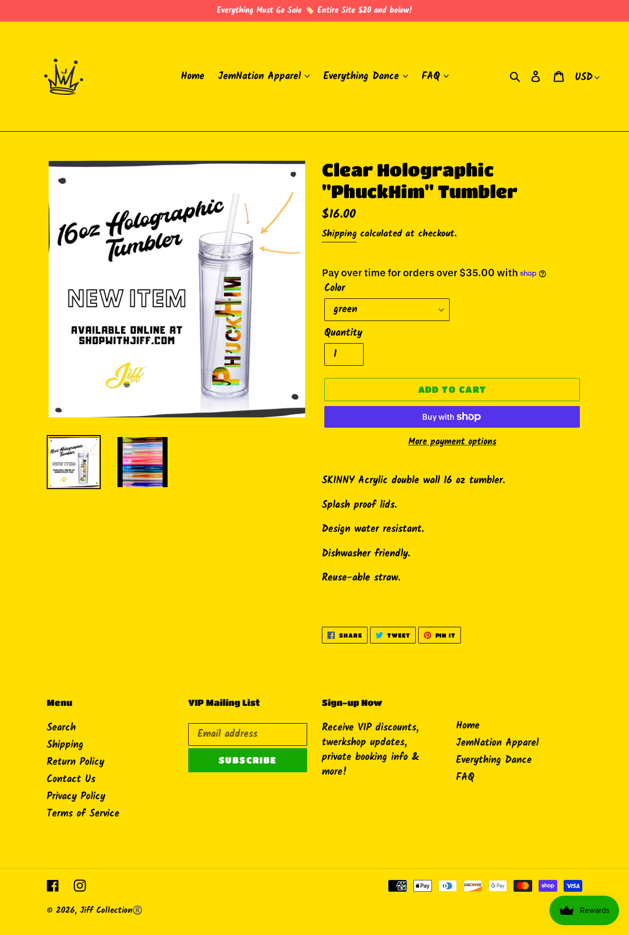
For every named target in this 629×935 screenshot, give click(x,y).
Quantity (343, 333)
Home (468, 726)
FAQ (465, 778)
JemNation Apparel (497, 743)
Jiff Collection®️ (111, 910)
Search (61, 728)
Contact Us (71, 780)
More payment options (452, 442)
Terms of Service (83, 814)
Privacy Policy (76, 797)
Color (334, 288)
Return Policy (75, 762)
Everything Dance (494, 760)
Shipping (339, 234)
